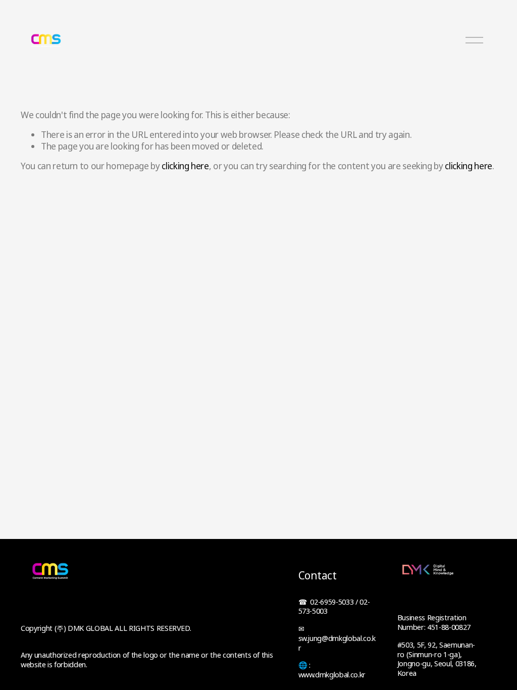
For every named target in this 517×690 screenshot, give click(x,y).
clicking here (185, 166)
